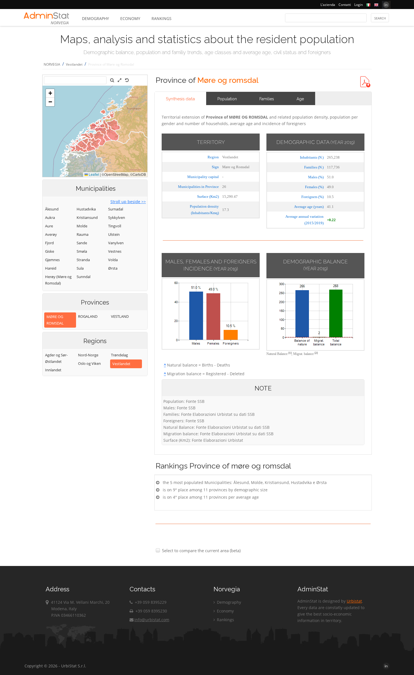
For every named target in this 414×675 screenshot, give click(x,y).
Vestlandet (74, 64)
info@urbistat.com (151, 619)
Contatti (345, 4)
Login (358, 4)
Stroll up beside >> (128, 201)
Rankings (162, 18)
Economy (130, 18)
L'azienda (327, 4)
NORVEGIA (52, 64)
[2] (316, 352)
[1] (289, 352)
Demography (95, 18)
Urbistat (354, 601)
